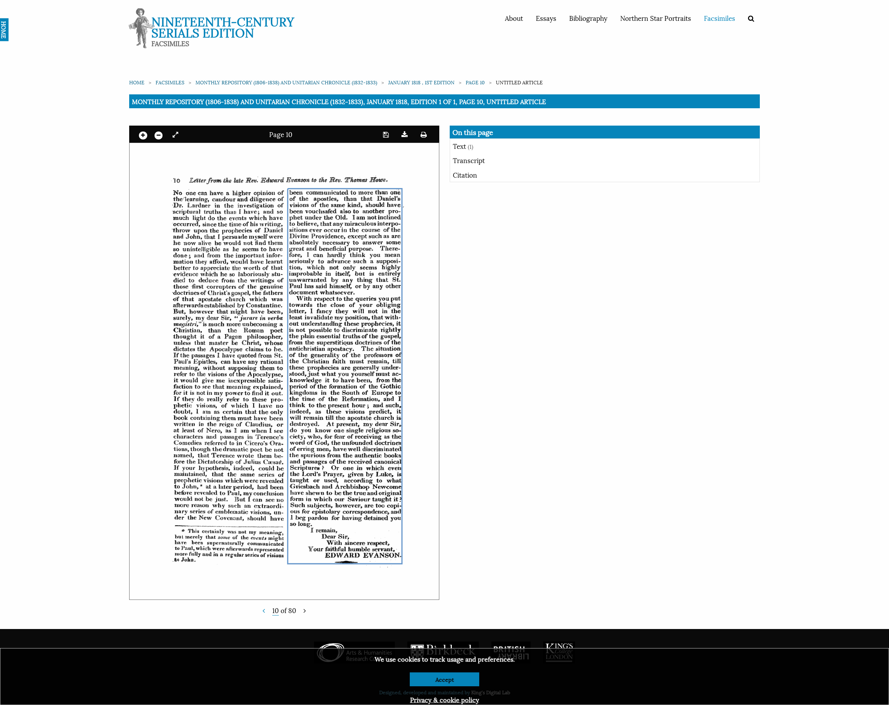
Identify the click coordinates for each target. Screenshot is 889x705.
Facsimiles (719, 17)
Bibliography (588, 17)
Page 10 (475, 82)
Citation (465, 174)
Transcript (469, 160)
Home (136, 82)
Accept (444, 679)
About (514, 17)
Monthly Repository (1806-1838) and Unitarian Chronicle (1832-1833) (286, 82)
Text (463, 146)
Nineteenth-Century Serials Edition (222, 26)
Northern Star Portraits (655, 17)
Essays (546, 17)
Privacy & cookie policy (444, 699)
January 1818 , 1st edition (421, 82)
